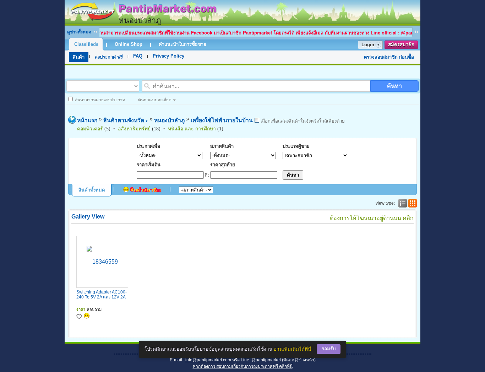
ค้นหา (394, 86)
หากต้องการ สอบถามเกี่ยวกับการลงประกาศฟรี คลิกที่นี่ (243, 366)
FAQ (137, 56)
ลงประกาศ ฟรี (109, 57)
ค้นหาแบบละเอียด (154, 99)
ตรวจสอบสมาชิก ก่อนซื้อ (389, 57)
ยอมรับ (328, 348)
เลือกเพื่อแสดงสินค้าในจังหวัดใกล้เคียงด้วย (302, 121)
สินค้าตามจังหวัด (125, 120)
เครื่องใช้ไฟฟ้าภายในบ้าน (222, 120)
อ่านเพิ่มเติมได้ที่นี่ (292, 349)
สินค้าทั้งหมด (91, 190)
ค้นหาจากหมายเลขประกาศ (100, 99)
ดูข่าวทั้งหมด (79, 31)
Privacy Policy (168, 56)
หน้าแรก (87, 120)
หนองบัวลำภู (169, 120)
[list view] (402, 203)
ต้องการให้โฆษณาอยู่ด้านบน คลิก (372, 218)
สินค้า (79, 57)
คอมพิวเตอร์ (90, 128)
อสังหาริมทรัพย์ (134, 128)
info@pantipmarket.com (208, 359)
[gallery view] (412, 203)
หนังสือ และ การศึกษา (192, 128)
